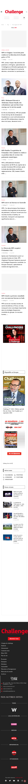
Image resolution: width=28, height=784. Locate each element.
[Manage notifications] (25, 781)
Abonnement (4, 648)
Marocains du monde (7, 671)
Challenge (4, 59)
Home (2, 24)
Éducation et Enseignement (8, 669)
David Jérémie (5, 252)
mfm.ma (14, 730)
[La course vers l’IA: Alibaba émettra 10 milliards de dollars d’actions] (7, 527)
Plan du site (4, 655)
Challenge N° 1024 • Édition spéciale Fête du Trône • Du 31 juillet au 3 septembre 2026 (13, 411)
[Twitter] (9, 780)
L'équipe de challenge (7, 643)
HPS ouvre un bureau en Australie (13, 203)
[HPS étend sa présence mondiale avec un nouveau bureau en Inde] (14, 282)
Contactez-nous (5, 650)
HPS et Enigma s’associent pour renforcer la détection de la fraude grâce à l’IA (13, 55)
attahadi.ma (14, 759)
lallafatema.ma (14, 716)
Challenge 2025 (19, 777)
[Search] (26, 12)
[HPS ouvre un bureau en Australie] (14, 189)
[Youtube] (14, 780)
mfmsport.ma (14, 744)
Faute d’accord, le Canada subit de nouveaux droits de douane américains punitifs (18, 538)
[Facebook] (5, 780)
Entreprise (4, 661)
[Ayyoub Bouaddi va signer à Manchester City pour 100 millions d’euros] (7, 516)
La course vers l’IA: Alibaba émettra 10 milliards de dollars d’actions (18, 527)
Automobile (4, 666)
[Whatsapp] (22, 780)
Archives (3, 674)
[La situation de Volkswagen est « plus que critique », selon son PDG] (7, 505)
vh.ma (14, 703)
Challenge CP (5, 205)
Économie (4, 659)
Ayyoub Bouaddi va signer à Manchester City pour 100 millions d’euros (19, 516)
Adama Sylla (5, 109)
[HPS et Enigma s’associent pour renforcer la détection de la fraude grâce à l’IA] (14, 39)
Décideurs (4, 664)
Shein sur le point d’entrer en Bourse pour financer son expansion (18, 494)
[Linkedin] (18, 780)
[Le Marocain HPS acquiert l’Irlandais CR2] (14, 234)
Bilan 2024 (4, 653)
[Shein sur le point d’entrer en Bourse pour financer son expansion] (7, 494)
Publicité (3, 645)
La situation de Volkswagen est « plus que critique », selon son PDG (19, 505)
